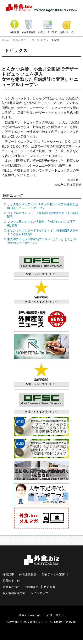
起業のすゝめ (66, 32)
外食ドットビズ (39, 621)
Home (5, 40)
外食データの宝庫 (47, 32)
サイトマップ (39, 593)
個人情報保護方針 (14, 593)
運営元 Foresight (30, 615)
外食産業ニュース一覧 (26, 40)
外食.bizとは (11, 587)
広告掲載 (50, 587)
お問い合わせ (55, 615)
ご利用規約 (31, 587)
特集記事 (14, 32)
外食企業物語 (29, 32)
